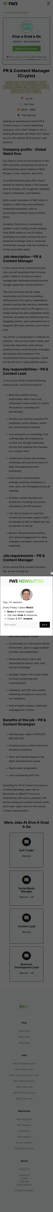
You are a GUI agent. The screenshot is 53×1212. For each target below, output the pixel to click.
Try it (44, 625)
